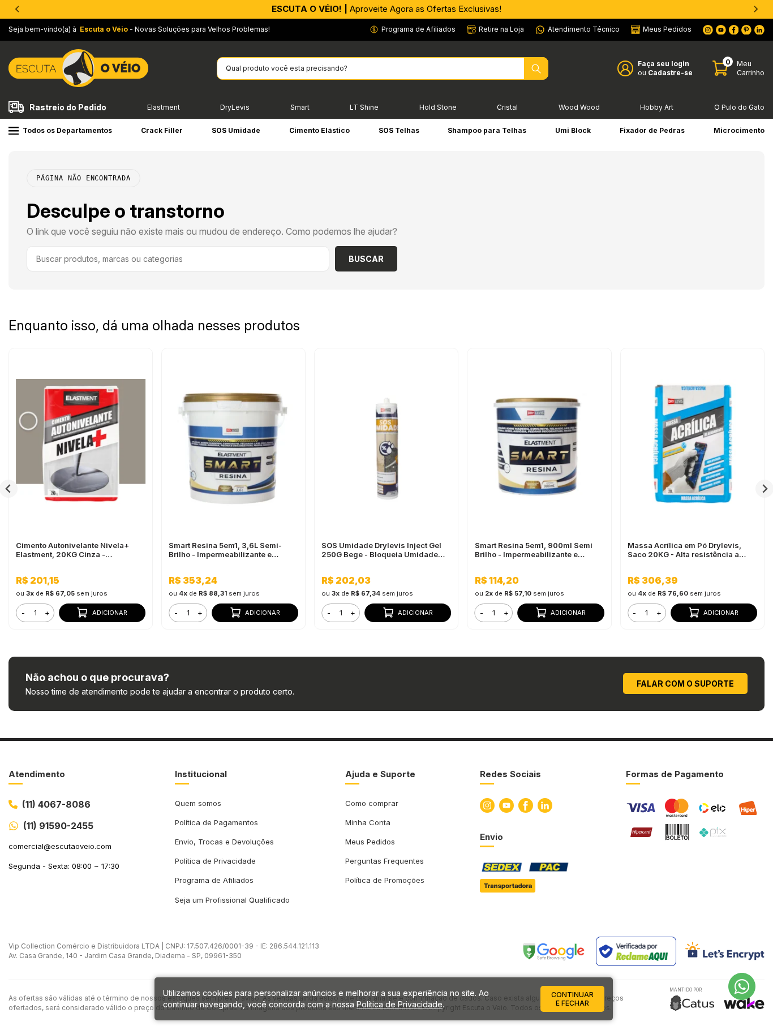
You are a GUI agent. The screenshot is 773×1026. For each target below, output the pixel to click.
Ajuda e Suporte (380, 774)
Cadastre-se (670, 72)
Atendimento (36, 774)
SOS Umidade (236, 130)
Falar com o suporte (685, 683)
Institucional (201, 774)
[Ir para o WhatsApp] (741, 986)
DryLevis (235, 107)
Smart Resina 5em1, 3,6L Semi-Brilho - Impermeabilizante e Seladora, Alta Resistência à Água (231, 550)
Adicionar (109, 613)
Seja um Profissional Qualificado (232, 899)
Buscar (366, 259)
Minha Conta (367, 822)
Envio (491, 836)
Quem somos (198, 803)
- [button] (23, 612)
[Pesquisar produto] (536, 68)
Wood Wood (579, 107)
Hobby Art (656, 107)
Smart (300, 107)
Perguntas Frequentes (384, 860)
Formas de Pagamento (675, 774)
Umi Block (573, 130)
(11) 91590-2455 (58, 825)
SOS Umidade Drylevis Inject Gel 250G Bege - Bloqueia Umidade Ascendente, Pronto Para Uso (381, 550)
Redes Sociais (510, 774)
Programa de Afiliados (214, 880)
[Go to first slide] (755, 9)
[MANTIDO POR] (692, 1003)
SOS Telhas (399, 130)
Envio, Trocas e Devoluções (224, 841)
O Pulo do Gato (739, 107)
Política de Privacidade (215, 860)
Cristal (507, 107)
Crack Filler (162, 130)
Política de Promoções (384, 880)
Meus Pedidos (370, 841)
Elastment (163, 107)
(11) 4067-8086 (56, 804)
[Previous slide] (17, 9)
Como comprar (371, 803)
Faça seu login (663, 63)
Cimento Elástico (319, 130)
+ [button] (47, 612)
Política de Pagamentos (216, 822)
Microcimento (739, 130)
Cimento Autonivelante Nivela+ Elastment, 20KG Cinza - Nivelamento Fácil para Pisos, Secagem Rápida (72, 550)
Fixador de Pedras (652, 130)
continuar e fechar (572, 998)
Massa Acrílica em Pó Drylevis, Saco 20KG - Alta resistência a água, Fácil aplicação (684, 550)
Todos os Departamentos (67, 130)
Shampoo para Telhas (487, 130)
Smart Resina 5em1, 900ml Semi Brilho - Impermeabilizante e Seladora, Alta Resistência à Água (537, 550)
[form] (35, 613)
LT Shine (364, 107)
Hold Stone (438, 107)
